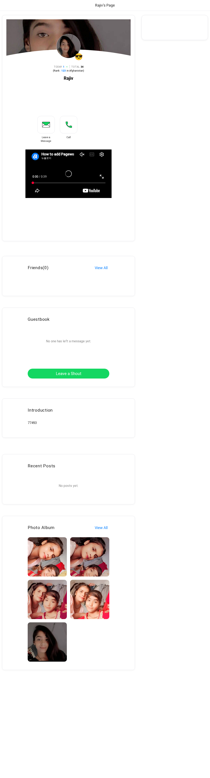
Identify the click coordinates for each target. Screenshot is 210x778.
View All (101, 268)
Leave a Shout (68, 373)
